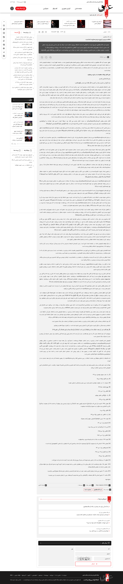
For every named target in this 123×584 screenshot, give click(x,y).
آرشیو (29, 575)
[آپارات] (4, 25)
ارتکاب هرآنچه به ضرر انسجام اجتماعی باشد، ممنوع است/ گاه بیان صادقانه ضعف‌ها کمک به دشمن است (22, 77)
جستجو (41, 575)
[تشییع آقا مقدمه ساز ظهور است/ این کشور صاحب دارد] (28, 106)
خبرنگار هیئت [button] (19, 8)
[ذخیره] (43, 32)
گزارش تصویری (66, 9)
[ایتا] (4, 41)
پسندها (80, 485)
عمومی (105, 32)
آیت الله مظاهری (98, 490)
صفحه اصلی (78, 9)
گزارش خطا (88, 485)
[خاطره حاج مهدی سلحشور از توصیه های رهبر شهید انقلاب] (29, 24)
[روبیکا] (4, 48)
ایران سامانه (12, 580)
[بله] (4, 37)
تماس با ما (58, 575)
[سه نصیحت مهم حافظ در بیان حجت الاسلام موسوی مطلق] (28, 132)
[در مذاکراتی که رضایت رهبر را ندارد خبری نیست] (81, 24)
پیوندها (46, 575)
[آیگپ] (4, 33)
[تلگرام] (4, 52)
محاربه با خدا (88, 490)
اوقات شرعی (17, 575)
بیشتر (15, 144)
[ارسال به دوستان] (46, 32)
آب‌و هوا (24, 575)
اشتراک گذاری (41, 485)
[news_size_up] (50, 57)
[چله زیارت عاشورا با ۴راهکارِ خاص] (107, 24)
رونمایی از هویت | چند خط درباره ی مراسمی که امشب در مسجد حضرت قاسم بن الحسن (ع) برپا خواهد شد (23, 70)
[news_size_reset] (46, 57)
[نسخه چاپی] (39, 32)
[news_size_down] (42, 57)
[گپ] (4, 45)
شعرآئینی (45, 9)
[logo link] (105, 8)
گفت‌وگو (55, 9)
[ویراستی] (4, 29)
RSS (11, 575)
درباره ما (64, 575)
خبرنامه (51, 575)
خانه (109, 32)
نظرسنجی (34, 575)
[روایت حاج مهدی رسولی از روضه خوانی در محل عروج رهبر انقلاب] (55, 24)
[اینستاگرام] (4, 56)
